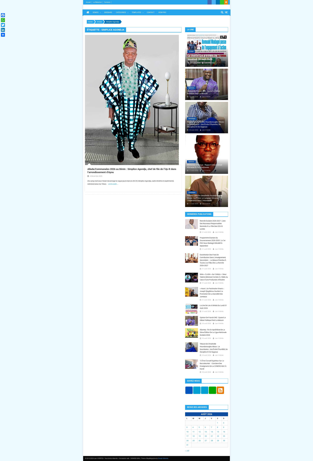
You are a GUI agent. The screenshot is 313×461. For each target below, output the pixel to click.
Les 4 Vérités (209, 63)
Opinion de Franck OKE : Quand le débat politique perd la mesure (203, 92)
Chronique (191, 118)
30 (224, 441)
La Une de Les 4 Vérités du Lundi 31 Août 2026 (213, 306)
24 (187, 441)
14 (212, 432)
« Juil (187, 451)
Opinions (191, 88)
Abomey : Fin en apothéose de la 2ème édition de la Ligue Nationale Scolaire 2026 (213, 332)
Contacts (107, 2)
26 (200, 441)
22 (218, 436)
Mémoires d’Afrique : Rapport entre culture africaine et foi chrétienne (204, 166)
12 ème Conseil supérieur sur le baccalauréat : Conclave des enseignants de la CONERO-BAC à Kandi (213, 365)
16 (224, 432)
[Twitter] (2, 25)
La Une (191, 51)
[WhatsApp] (2, 20)
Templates (136, 12)
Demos (95, 12)
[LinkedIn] (2, 29)
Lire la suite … (113, 184)
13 (206, 432)
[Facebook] (2, 15)
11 (194, 432)
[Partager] (2, 34)
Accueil (88, 2)
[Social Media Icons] (189, 390)
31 (187, 445)
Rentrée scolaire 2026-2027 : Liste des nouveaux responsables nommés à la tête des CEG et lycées (212, 225)
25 (194, 441)
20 (206, 436)
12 (200, 432)
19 (200, 436)
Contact (150, 12)
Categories (121, 12)
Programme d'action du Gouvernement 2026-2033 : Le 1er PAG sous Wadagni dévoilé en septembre (212, 242)
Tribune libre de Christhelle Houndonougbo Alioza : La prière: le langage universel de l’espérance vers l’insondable (205, 198)
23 (224, 436)
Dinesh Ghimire (163, 458)
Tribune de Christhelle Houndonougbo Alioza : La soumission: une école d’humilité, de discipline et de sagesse (206, 124)
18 (194, 436)
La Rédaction (97, 2)
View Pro (162, 12)
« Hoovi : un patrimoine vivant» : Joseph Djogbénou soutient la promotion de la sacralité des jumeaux (212, 293)
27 (206, 441)
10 (187, 432)
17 (187, 436)
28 (212, 441)
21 (212, 436)
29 (218, 441)
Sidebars (108, 12)
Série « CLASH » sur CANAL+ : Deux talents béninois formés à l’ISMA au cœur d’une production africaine (214, 277)
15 (218, 432)
